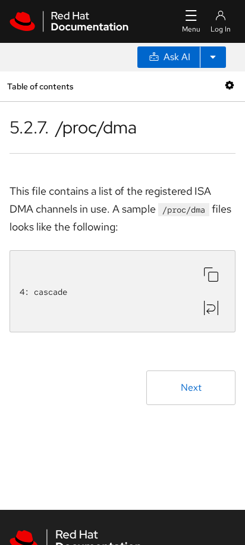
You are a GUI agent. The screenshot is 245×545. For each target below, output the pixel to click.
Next (191, 387)
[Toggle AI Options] (213, 57)
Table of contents (40, 86)
